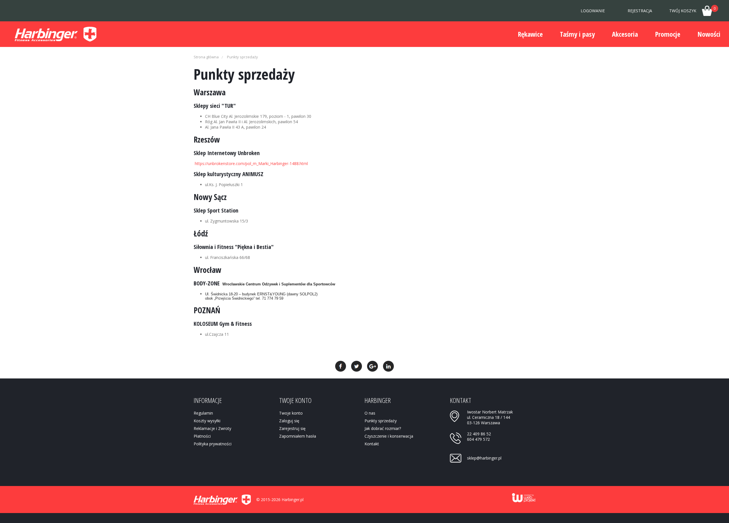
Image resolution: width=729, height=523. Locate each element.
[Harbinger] (55, 34)
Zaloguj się (289, 420)
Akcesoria (625, 34)
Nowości (708, 34)
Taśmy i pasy (577, 34)
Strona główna (206, 56)
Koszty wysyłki (207, 420)
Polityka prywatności (213, 443)
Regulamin (203, 413)
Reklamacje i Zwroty (212, 428)
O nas (369, 413)
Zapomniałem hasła (297, 436)
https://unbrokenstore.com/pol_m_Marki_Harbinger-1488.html (251, 163)
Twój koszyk (692, 9)
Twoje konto (291, 413)
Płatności (202, 436)
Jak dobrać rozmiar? (382, 428)
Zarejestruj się (292, 428)
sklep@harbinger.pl (484, 458)
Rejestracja (640, 10)
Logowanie (593, 10)
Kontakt (371, 443)
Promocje (667, 34)
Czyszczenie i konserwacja (388, 436)
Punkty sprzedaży (242, 56)
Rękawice (530, 34)
